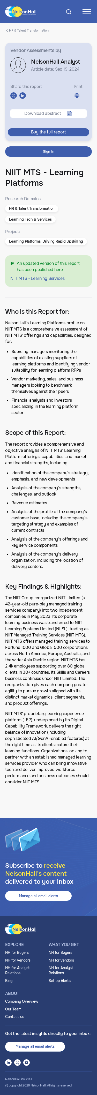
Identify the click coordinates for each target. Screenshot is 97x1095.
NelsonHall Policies (18, 1079)
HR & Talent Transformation (29, 30)
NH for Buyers (17, 952)
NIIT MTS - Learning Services (37, 278)
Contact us (14, 1016)
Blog (8, 980)
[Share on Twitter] (13, 95)
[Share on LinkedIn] (22, 95)
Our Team (13, 1009)
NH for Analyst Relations (17, 970)
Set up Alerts (60, 980)
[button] (31, 208)
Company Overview (21, 1001)
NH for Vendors (18, 960)
